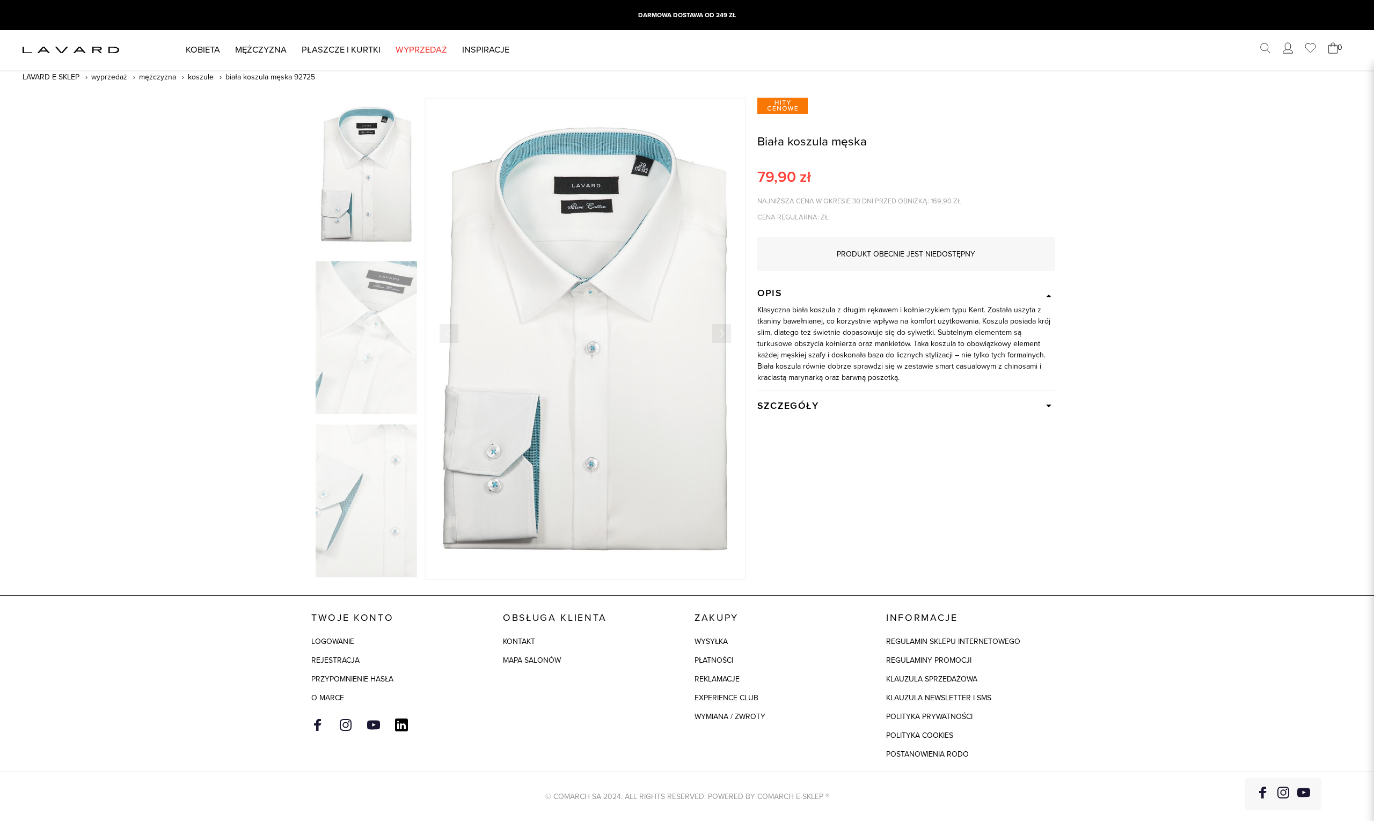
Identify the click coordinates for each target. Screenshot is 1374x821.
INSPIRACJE (485, 49)
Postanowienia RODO (927, 754)
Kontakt (519, 641)
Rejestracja (335, 660)
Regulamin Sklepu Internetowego (953, 641)
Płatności (714, 660)
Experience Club (726, 697)
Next (721, 333)
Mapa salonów (532, 660)
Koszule (201, 77)
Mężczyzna (261, 49)
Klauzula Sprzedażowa (931, 679)
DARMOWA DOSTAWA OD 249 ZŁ (687, 15)
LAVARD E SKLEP (51, 77)
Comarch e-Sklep (790, 796)
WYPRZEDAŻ (421, 49)
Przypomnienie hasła (352, 679)
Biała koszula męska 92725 (270, 77)
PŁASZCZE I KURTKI (341, 49)
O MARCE (327, 697)
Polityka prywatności (929, 716)
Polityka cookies (919, 735)
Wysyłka (711, 641)
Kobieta (203, 49)
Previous (449, 333)
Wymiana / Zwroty (730, 716)
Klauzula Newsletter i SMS (938, 697)
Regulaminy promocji (928, 660)
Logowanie (332, 641)
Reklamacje (717, 679)
